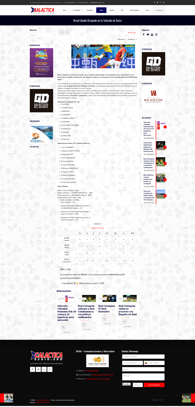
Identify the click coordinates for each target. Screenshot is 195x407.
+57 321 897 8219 (70, 2)
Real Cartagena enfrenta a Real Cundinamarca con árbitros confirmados (86, 311)
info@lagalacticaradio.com (97, 2)
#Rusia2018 (120, 274)
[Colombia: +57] (146, 363)
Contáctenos (159, 10)
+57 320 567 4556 (83, 2)
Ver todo (133, 33)
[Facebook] (154, 2)
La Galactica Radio (42, 400)
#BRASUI (84, 274)
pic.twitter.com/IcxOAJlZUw (70, 278)
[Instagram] (164, 2)
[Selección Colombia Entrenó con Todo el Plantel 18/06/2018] (188, 397)
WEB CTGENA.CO (42, 402)
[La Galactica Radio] (42, 10)
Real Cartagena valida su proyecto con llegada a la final (128, 310)
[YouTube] (161, 2)
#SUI (69, 269)
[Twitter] (158, 2)
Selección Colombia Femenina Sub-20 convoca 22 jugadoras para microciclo (66, 312)
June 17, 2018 (99, 283)
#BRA (62, 269)
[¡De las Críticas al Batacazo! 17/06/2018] (6, 397)
